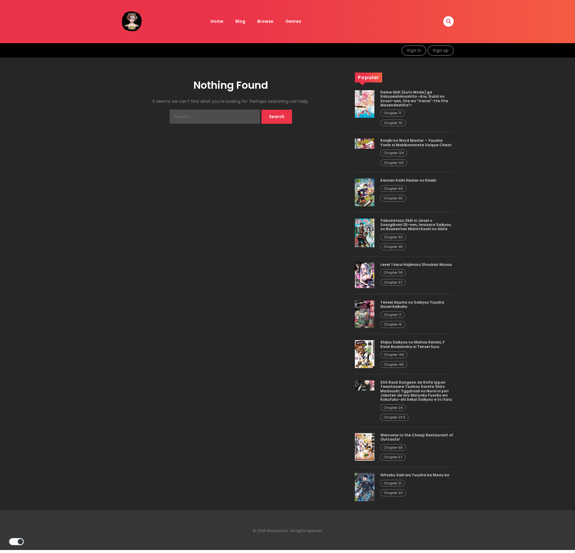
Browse (265, 21)
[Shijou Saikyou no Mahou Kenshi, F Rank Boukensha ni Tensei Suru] (364, 354)
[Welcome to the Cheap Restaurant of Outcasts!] (364, 447)
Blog (240, 21)
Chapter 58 (393, 447)
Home (217, 21)
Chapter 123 (394, 162)
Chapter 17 (392, 314)
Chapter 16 (393, 324)
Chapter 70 (393, 122)
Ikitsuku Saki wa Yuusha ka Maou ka (414, 474)
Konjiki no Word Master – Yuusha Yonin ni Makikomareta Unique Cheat (416, 142)
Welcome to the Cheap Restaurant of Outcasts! (416, 437)
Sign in (414, 50)
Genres (293, 21)
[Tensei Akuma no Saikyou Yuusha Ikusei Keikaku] (364, 314)
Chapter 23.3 (394, 417)
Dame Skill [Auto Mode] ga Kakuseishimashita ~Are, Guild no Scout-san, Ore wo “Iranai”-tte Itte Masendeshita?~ (414, 99)
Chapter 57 (393, 457)
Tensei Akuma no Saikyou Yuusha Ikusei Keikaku (412, 304)
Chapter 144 (394, 354)
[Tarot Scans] (131, 21)
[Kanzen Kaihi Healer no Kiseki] (364, 192)
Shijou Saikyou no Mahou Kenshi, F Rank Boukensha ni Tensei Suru (412, 344)
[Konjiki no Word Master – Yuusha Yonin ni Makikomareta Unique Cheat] (364, 143)
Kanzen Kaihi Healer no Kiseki (408, 180)
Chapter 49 (393, 246)
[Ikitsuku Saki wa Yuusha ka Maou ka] (364, 487)
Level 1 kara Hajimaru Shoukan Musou (416, 264)
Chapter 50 (393, 237)
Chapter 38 (393, 272)
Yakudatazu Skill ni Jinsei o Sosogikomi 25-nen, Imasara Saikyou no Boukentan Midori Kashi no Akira (415, 225)
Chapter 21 (393, 483)
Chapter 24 (393, 407)
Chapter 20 (393, 492)
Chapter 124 (394, 152)
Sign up (440, 50)
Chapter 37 (393, 282)
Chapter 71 (392, 113)
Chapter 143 (394, 364)
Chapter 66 (393, 188)
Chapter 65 (393, 198)
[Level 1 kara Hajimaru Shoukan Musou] (364, 275)
